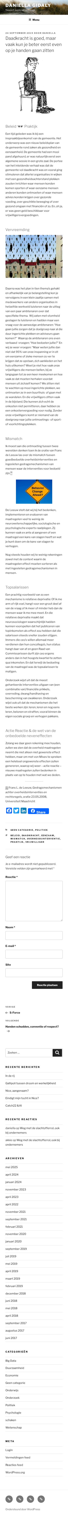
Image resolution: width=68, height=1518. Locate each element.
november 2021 (15, 1211)
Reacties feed (14, 1465)
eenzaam (47, 835)
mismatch (18, 838)
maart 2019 (12, 1278)
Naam (10, 927)
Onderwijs (11, 1390)
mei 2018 (11, 1308)
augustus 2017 (14, 1330)
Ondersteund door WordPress (22, 1509)
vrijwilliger (35, 842)
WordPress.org (15, 1472)
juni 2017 (11, 1338)
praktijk (17, 842)
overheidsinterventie (43, 838)
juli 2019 (10, 1256)
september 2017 (16, 1323)
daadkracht (31, 835)
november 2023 (15, 1189)
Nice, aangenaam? (17, 1090)
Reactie (11, 877)
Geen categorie (22, 830)
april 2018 (11, 1315)
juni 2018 (11, 1300)
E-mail (10, 946)
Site (8, 964)
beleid (15, 835)
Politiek (41, 830)
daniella (49, 33)
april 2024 (11, 1174)
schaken (10, 1420)
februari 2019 (14, 1286)
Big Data (10, 1360)
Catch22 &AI (13, 1105)
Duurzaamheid (14, 1368)
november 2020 (15, 1234)
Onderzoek (12, 1397)
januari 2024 (13, 1182)
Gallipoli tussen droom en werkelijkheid (30, 1083)
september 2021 (16, 1219)
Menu (35, 19)
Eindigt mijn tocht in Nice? (22, 1098)
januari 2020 (13, 1241)
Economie (11, 1375)
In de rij (10, 1075)
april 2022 (11, 1204)
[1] (6, 787)
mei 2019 (11, 1263)
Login (9, 1450)
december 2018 (15, 1293)
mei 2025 (11, 1167)
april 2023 (11, 1197)
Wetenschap (13, 1427)
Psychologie (13, 1412)
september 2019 (16, 1249)
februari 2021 (14, 1226)
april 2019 (11, 1271)
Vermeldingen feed (17, 1457)
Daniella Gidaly (28, 5)
